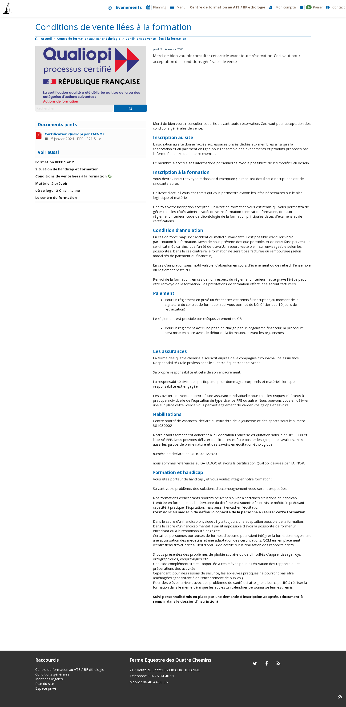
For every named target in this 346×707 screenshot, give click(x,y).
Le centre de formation (56, 197)
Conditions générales (52, 674)
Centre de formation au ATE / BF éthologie (88, 39)
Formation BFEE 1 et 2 (54, 162)
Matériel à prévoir (51, 183)
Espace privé (45, 688)
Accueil (46, 39)
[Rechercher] (130, 108)
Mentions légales (49, 678)
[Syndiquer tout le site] (278, 663)
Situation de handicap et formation (66, 169)
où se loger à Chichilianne (57, 190)
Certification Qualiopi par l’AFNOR (75, 134)
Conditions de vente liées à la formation (71, 176)
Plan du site (44, 683)
